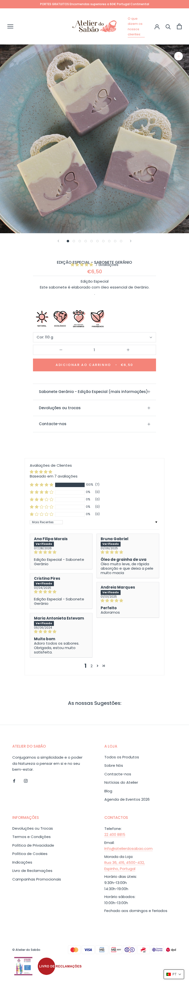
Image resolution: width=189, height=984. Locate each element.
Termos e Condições (31, 836)
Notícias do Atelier (121, 782)
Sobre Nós (113, 765)
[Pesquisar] (168, 26)
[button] (82, 264)
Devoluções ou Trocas (32, 828)
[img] (61, 552)
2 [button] (92, 665)
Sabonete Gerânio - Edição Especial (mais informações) (93, 391)
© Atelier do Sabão (26, 950)
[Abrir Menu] (10, 26)
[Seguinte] (130, 241)
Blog (108, 791)
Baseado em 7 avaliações (54, 476)
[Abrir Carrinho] (179, 26)
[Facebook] (14, 781)
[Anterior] (58, 241)
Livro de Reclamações (32, 870)
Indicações (22, 862)
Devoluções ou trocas (60, 407)
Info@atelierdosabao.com (128, 848)
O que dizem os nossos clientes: (135, 26)
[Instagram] (26, 781)
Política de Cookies (29, 853)
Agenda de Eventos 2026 (127, 799)
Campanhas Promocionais (36, 879)
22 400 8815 (114, 834)
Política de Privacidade (33, 845)
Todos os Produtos (121, 757)
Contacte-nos (52, 423)
